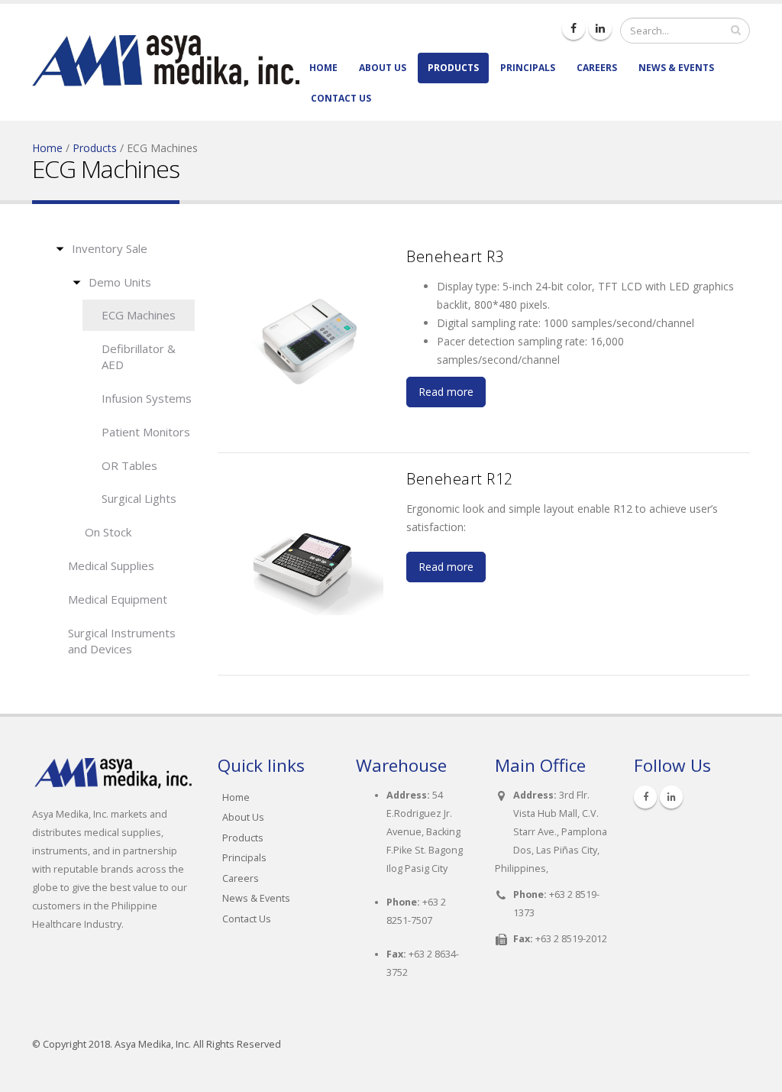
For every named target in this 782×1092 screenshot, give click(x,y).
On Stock (108, 532)
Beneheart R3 (455, 256)
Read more (445, 391)
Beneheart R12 (459, 478)
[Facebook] (573, 28)
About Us (382, 67)
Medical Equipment (117, 599)
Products (453, 67)
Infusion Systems (147, 398)
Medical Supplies (111, 565)
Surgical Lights (139, 498)
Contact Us (341, 98)
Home (323, 67)
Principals (527, 67)
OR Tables (129, 465)
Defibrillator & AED (139, 356)
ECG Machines (139, 314)
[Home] (165, 50)
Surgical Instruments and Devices (122, 640)
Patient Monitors (146, 431)
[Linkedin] (600, 28)
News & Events (676, 67)
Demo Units (120, 282)
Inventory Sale (109, 248)
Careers (597, 67)
